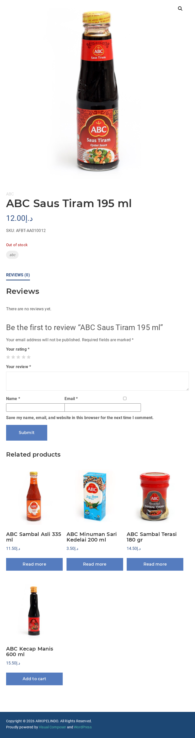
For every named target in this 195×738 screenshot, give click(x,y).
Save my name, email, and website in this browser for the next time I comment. (80, 417)
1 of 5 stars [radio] (8, 357)
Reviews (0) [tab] (18, 275)
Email (71, 398)
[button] (180, 8)
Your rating (17, 349)
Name (13, 398)
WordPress (82, 727)
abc (12, 255)
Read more (34, 564)
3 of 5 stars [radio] (18, 357)
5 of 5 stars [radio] (29, 357)
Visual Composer (52, 727)
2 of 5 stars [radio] (13, 357)
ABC (10, 194)
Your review (18, 366)
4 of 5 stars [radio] (24, 357)
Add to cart (34, 678)
